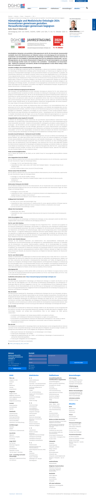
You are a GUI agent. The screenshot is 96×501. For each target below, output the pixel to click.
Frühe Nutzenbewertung (55, 390)
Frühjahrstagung (73, 386)
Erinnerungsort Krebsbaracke (56, 435)
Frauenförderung (53, 388)
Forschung (51, 387)
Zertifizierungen (13, 425)
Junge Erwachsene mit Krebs (56, 392)
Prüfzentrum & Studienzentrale (16, 430)
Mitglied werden (16, 368)
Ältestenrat (12, 385)
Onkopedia (64, 1)
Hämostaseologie (33, 405)
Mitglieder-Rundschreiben (56, 466)
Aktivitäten (12, 446)
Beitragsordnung (13, 415)
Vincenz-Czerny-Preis (74, 430)
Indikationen (52, 487)
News (70, 406)
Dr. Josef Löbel (52, 428)
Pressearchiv (72, 420)
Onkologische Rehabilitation (36, 440)
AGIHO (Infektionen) (34, 380)
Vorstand (11, 381)
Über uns (11, 378)
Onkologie (71, 446)
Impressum (12, 493)
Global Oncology (33, 400)
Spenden (11, 409)
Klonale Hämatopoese (34, 423)
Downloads (12, 411)
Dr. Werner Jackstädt (74, 436)
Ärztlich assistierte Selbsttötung (56, 383)
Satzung (11, 387)
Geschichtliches (53, 479)
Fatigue (31, 390)
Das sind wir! (12, 443)
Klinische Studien (33, 422)
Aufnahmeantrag (13, 413)
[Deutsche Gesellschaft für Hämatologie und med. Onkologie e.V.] (16, 6)
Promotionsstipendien (75, 434)
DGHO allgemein (53, 475)
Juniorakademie (13, 448)
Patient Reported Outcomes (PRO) (37, 449)
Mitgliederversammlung (15, 400)
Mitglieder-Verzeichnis (14, 395)
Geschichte (12, 433)
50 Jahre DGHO (52, 438)
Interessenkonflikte (14, 420)
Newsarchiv (72, 410)
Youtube (32, 368)
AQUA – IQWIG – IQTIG (54, 404)
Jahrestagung (52, 477)
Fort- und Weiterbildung (35, 392)
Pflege (30, 451)
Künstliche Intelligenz (34, 425)
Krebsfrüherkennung (54, 394)
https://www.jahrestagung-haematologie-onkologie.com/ (41, 276)
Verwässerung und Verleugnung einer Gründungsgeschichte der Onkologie (56, 425)
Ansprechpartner (13, 405)
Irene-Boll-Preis (73, 428)
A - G (30, 378)
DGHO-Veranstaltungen (74, 395)
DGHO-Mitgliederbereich (15, 397)
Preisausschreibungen (75, 422)
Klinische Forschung (54, 416)
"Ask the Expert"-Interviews (15, 452)
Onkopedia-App (53, 454)
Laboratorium (32, 430)
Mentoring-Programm (14, 445)
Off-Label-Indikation (55, 483)
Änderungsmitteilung (14, 417)
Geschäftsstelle (13, 407)
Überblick (11, 427)
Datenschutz (19, 493)
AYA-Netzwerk (32, 381)
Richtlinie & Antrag (73, 400)
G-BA (50, 411)
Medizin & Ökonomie (54, 398)
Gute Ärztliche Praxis (54, 415)
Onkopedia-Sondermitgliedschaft (57, 456)
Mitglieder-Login (81, 1)
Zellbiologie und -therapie (35, 458)
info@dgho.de (15, 365)
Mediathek (52, 473)
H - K (30, 403)
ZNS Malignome (33, 460)
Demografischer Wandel (55, 385)
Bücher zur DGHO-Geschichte (57, 419)
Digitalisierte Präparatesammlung (17, 458)
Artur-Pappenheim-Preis (75, 424)
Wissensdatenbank (53, 452)
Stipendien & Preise (14, 450)
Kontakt (71, 1)
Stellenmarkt (72, 412)
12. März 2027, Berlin (73, 388)
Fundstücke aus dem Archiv (55, 430)
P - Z (30, 442)
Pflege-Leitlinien (53, 448)
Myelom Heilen (72, 445)
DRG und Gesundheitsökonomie (36, 385)
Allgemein (11, 435)
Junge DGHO (12, 441)
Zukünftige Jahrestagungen (75, 381)
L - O (30, 428)
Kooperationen (12, 389)
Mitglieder (12, 391)
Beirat (10, 383)
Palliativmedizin (33, 444)
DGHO (29, 8)
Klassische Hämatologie (35, 417)
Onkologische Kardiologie (35, 436)
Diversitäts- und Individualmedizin (37, 383)
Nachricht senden (78, 362)
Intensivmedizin (33, 413)
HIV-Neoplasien (33, 406)
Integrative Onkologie (34, 411)
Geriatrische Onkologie (34, 397)
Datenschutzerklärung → (54, 365)
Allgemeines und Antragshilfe (56, 485)
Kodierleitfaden (53, 461)
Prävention (31, 453)
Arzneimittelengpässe (54, 381)
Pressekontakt (72, 416)
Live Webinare (12, 460)
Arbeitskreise (43, 8)
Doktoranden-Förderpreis (75, 426)
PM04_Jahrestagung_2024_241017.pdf (19, 343)
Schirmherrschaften (74, 398)
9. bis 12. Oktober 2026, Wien (75, 380)
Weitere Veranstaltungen (76, 390)
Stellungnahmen (53, 402)
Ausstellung (12, 438)
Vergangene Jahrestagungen (75, 383)
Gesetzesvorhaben (53, 413)
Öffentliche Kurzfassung (55, 468)
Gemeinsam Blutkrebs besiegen (76, 438)
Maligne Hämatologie (74, 440)
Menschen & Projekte (14, 436)
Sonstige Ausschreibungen (75, 432)
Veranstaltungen (66, 8)
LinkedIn (32, 365)
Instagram (32, 367)
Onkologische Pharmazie (35, 438)
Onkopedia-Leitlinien (54, 447)
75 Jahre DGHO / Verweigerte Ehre (57, 437)
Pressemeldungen (73, 418)
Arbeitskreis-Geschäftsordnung (16, 422)
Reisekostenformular (14, 418)
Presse (71, 414)
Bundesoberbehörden (54, 406)
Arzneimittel (52, 450)
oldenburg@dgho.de (75, 36)
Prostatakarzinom (33, 455)
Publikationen (55, 8)
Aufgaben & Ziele (13, 380)
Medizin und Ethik (33, 431)
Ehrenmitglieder (13, 399)
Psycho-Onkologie (33, 456)
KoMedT (11, 428)
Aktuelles (77, 8)
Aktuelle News (72, 408)
